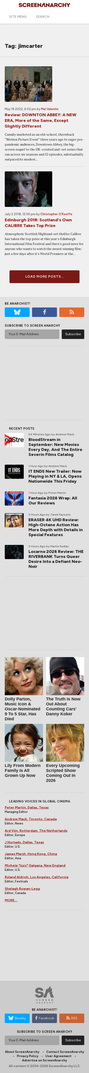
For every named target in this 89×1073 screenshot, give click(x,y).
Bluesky (20, 1018)
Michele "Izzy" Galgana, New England (35, 866)
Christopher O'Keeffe (56, 214)
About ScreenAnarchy (22, 1052)
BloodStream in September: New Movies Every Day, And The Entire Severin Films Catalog (55, 447)
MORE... (11, 900)
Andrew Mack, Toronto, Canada (31, 819)
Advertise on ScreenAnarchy (44, 1060)
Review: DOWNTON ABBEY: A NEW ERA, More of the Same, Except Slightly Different (40, 120)
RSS (74, 1018)
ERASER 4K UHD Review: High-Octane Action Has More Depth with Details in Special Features (55, 527)
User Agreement (58, 1056)
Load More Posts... (44, 277)
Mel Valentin (49, 109)
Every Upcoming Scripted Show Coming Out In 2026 (63, 773)
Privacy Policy (27, 1056)
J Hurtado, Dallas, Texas (24, 842)
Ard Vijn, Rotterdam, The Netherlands (36, 831)
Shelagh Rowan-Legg (22, 889)
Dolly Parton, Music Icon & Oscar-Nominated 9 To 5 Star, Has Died (22, 709)
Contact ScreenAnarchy (65, 1052)
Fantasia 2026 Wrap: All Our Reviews (52, 500)
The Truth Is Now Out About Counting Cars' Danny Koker (63, 706)
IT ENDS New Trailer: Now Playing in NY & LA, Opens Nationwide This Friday (55, 476)
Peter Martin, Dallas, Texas (27, 808)
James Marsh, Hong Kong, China (31, 854)
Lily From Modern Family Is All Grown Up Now (23, 770)
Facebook (46, 1018)
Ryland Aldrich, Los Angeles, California (36, 877)
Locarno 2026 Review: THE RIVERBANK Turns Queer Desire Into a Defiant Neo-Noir (56, 559)
